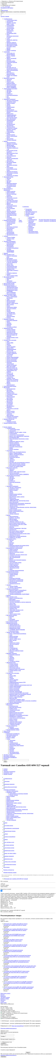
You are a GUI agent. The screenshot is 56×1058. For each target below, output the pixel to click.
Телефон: (3, 1036)
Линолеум (9, 79)
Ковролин (9, 324)
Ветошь (8, 309)
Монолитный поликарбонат (10, 246)
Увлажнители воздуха (12, 234)
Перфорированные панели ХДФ (11, 350)
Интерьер (30, 228)
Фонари (9, 105)
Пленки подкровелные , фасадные (17, 528)
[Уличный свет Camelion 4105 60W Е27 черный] (16, 878)
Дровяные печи (10, 269)
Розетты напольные (11, 84)
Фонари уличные (13, 795)
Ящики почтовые (11, 300)
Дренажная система (11, 215)
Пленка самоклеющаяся (12, 357)
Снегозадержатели (11, 155)
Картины (9, 278)
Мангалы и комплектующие (11, 315)
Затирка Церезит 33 (11, 286)
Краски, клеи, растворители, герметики (10, 31)
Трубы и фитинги (11, 212)
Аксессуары (10, 263)
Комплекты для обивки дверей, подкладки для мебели (12, 381)
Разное (8, 305)
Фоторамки (9, 280)
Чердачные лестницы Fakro (16, 532)
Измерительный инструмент (11, 397)
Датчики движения (11, 140)
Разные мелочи (10, 109)
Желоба (8, 182)
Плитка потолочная (11, 359)
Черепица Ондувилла (12, 171)
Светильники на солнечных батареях (18, 793)
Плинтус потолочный (12, 358)
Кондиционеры (10, 233)
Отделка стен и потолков (10, 340)
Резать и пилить (11, 411)
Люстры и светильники (12, 100)
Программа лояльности (31, 211)
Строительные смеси (12, 20)
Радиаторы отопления (12, 226)
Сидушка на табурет (12, 327)
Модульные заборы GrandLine (11, 163)
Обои (8, 341)
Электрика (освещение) (9, 99)
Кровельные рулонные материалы (17, 536)
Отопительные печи (12, 267)
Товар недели (20, 221)
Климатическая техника (10, 220)
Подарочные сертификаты (28, 209)
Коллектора (9, 207)
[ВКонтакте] (1, 891)
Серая (8, 179)
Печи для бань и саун (9, 254)
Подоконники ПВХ (11, 33)
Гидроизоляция (10, 25)
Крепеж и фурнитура (9, 419)
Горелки (9, 311)
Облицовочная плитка (12, 287)
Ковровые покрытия (9, 319)
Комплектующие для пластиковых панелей (12, 368)
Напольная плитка (11, 294)
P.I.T (8, 96)
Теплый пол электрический (10, 231)
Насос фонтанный (11, 119)
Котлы (8, 225)
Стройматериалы (8, 18)
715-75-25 (5, 6)
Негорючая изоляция (12, 259)
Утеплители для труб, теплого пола (12, 198)
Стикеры (9, 345)
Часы (8, 279)
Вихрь (8, 97)
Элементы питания (11, 115)
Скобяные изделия (11, 421)
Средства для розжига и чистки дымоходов (12, 261)
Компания (3, 996)
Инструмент (7, 387)
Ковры (8, 321)
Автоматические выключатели (11, 125)
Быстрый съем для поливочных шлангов (12, 68)
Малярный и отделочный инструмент (10, 403)
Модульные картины (9, 277)
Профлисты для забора (12, 175)
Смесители (9, 65)
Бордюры (9, 180)
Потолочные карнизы (12, 333)
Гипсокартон (10, 21)
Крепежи (9, 420)
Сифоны (9, 63)
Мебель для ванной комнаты (16, 454)
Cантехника (31, 217)
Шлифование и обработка (10, 406)
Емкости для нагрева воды (16, 598)
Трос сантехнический (12, 201)
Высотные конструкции (10, 390)
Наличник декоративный (10, 363)
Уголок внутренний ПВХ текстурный (12, 365)
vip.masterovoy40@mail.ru (7, 7)
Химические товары (12, 307)
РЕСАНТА (9, 91)
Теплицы (30, 230)
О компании (26, 206)
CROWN (9, 90)
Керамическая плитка (9, 284)
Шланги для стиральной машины (12, 205)
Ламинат (9, 80)
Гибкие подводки (11, 191)
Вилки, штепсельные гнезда (16, 511)
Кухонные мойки (11, 61)
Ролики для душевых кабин (16, 466)
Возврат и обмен (29, 214)
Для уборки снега (11, 313)
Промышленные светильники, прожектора (11, 121)
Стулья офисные (11, 312)
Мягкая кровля (10, 145)
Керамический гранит (12, 290)
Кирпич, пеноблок (11, 50)
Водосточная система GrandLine (17, 523)
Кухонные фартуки (11, 352)
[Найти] (1, 15)
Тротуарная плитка (8, 176)
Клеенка (9, 317)
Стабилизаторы (10, 132)
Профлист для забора (12, 144)
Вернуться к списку (5, 993)
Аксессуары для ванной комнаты (11, 53)
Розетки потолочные (12, 361)
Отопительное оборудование (32, 224)
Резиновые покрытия (12, 320)
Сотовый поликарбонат (12, 248)
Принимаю (3, 1056)
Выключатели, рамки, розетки (16, 496)
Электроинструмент (33, 232)
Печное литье (10, 265)
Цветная (9, 178)
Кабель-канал (10, 113)
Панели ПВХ (10, 342)
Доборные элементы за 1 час (16, 521)
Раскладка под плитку (12, 288)
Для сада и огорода (11, 308)
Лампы (8, 104)
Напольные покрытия (9, 78)
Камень (8, 274)
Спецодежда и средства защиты (17, 717)
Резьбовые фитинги (11, 213)
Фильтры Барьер (11, 302)
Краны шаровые (11, 192)
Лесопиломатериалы (12, 43)
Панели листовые (11, 346)
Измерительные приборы (11, 107)
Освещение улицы (11, 101)
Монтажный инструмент (10, 400)
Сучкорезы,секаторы (12, 417)
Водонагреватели (11, 221)
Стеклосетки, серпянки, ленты (11, 377)
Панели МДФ (10, 348)
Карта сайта (3, 1002)
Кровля (5, 141)
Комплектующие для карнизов (17, 669)
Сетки (8, 38)
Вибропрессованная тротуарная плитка (12, 184)
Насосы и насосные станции (16, 552)
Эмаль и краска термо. (12, 275)
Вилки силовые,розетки (11, 134)
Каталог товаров (5, 16)
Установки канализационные (11, 218)
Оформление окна (8, 328)
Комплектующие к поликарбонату (11, 243)
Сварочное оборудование (10, 414)
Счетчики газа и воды (12, 200)
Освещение (31, 227)
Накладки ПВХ (10, 375)
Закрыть (28, 1052)
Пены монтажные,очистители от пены (12, 36)
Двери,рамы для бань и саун (16, 610)
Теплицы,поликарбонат (10, 241)
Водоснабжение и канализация (8, 189)
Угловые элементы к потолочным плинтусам (12, 354)
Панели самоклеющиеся (11, 384)
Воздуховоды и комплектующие (11, 73)
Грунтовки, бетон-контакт (15, 446)
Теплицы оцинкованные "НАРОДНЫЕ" (10, 250)
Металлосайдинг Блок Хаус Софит (12, 154)
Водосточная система (9, 283)
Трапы (8, 216)
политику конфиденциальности (8, 1055)
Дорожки (9, 323)
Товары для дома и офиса (10, 295)
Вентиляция (10, 258)
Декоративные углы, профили (16, 695)
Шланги (9, 203)
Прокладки (9, 196)
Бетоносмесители (11, 388)
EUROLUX (9, 93)
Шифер (8, 49)
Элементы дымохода (12, 273)
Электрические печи (12, 266)
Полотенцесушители (12, 62)
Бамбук (8, 344)
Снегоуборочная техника (10, 386)
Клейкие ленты (10, 392)
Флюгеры (9, 157)
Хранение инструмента (12, 416)
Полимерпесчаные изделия (16, 546)
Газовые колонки (11, 223)
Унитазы (9, 66)
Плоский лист (10, 161)
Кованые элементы (11, 42)
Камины (6, 253)
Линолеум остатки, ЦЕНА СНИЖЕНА (11, 86)
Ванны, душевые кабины (15, 453)
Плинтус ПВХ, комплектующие (11, 82)
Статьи (27, 215)
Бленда (8, 338)
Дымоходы (9, 224)
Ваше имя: (4, 1033)
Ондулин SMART (11, 146)
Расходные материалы (12, 95)
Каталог (3, 994)
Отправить (3, 1043)
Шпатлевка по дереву (12, 45)
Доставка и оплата (41, 220)
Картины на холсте (11, 282)
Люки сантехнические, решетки (17, 463)
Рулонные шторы (11, 330)
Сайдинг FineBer (11, 237)
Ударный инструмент (12, 394)
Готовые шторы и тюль (12, 337)
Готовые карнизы (11, 329)
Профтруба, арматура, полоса (16, 441)
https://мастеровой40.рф (17, 1025)
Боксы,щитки (10, 138)
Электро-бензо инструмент (10, 88)
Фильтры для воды (11, 211)
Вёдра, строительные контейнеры (12, 297)
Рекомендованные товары (10, 423)
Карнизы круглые (11, 332)
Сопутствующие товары (15, 562)
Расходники (10, 395)
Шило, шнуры (10, 304)
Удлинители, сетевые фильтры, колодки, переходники (12, 129)
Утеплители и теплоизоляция (10, 27)
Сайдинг (6, 236)
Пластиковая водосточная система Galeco (12, 169)
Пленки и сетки (11, 412)
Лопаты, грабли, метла (12, 303)
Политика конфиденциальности (9, 1028)
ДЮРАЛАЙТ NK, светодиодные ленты (12, 117)
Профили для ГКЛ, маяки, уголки (11, 23)
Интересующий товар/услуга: (8, 1039)
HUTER (9, 92)
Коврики (9, 325)
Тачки (8, 299)
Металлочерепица (11, 142)
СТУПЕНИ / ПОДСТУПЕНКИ (11, 292)
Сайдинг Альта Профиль (10, 239)
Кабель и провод (11, 103)
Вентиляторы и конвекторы (10, 229)
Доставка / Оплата (30, 213)
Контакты (6, 758)
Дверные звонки (11, 126)
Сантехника (7, 51)
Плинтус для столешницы (10, 373)
